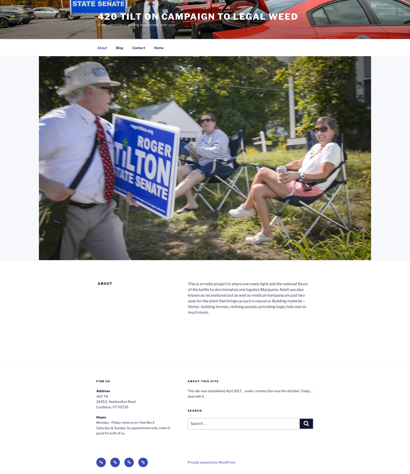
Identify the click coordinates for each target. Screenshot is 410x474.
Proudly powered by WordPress (211, 462)
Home (158, 48)
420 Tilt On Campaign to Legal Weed (198, 16)
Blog (119, 48)
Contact (138, 48)
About (102, 48)
